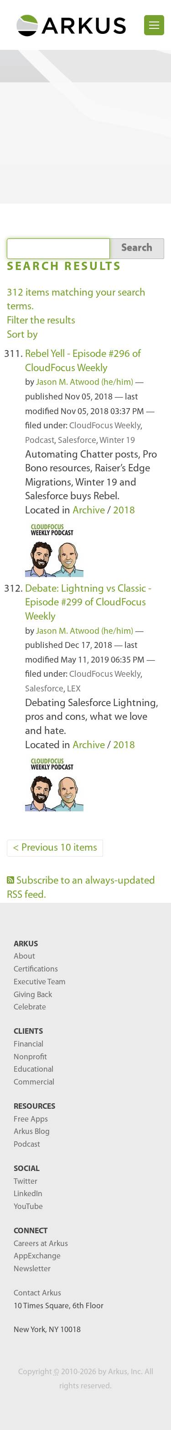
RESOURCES (34, 1107)
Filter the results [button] (41, 321)
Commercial (34, 1082)
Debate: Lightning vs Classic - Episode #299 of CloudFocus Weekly (88, 603)
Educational (33, 1070)
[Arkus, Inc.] (75, 25)
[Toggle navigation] (154, 25)
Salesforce (77, 441)
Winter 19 (117, 441)
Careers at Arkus (41, 1244)
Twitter (25, 1182)
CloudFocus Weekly (104, 426)
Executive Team (40, 982)
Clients (28, 1032)
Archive (89, 511)
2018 (124, 511)
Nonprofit (30, 1057)
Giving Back (33, 995)
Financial (28, 1044)
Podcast (39, 441)
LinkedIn (28, 1194)
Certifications (36, 969)
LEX (74, 689)
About (24, 957)
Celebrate (30, 1007)
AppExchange (37, 1256)
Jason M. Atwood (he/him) (84, 382)
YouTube (28, 1207)
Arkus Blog (32, 1132)
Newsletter (32, 1269)
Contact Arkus (37, 1293)
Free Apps (31, 1119)
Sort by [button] (22, 335)
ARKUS (26, 944)
